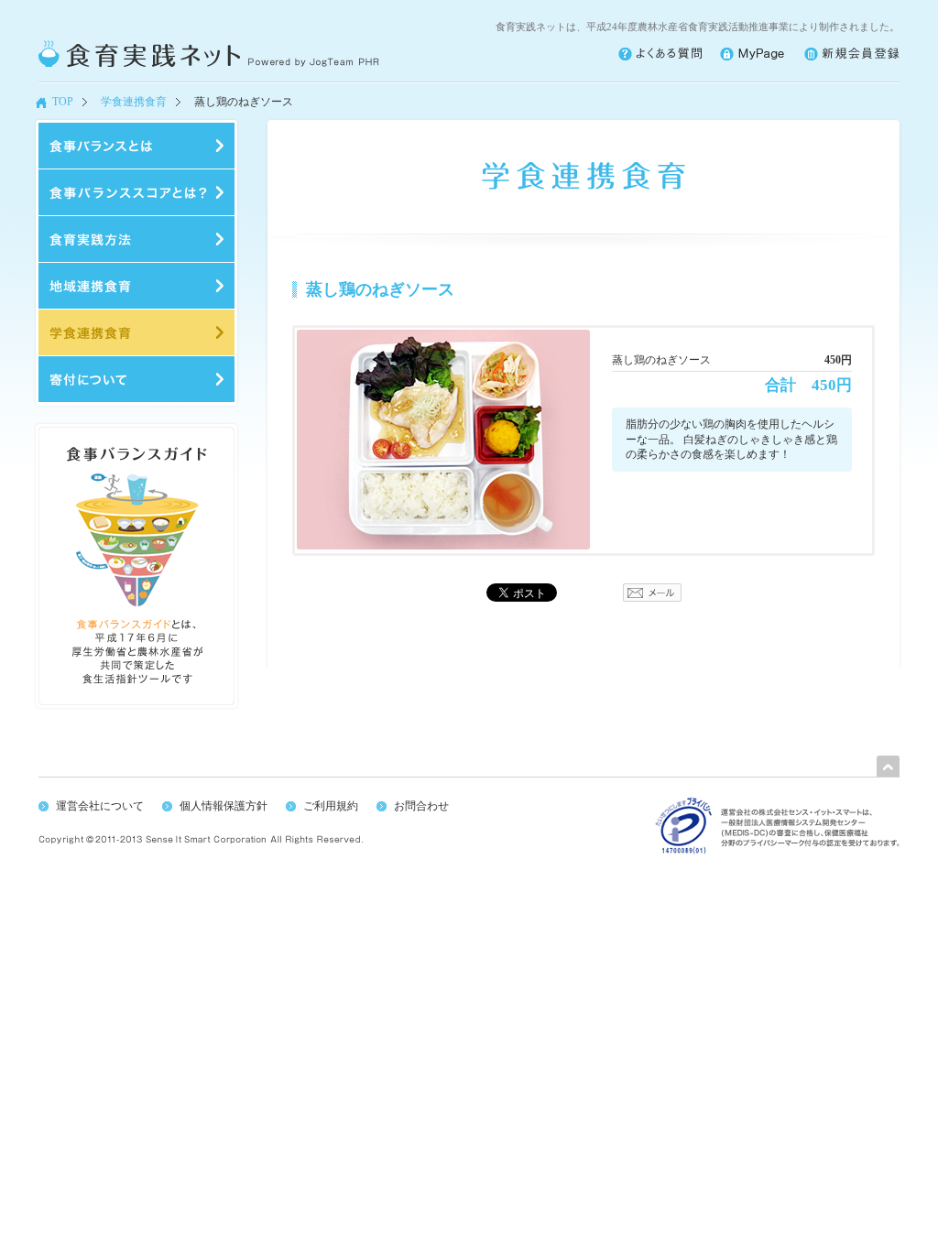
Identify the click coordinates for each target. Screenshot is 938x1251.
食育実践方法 (136, 239)
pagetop (888, 766)
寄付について (136, 379)
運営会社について (100, 806)
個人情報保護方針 (223, 806)
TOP (62, 101)
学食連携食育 (134, 101)
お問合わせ (421, 806)
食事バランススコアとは (136, 192)
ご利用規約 (330, 806)
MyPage (753, 54)
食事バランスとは (136, 146)
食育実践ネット (208, 54)
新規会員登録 (852, 54)
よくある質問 (660, 54)
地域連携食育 (136, 286)
